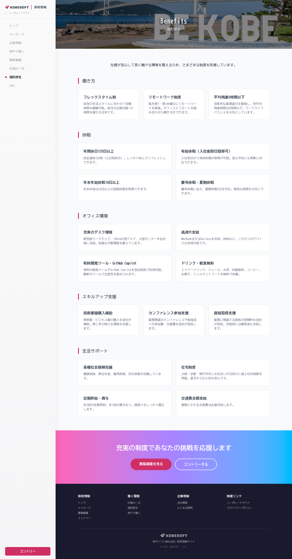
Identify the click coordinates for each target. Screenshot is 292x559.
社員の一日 (16, 68)
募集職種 (15, 60)
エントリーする (196, 464)
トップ (13, 25)
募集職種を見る (151, 464)
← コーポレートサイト (17, 13)
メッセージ (16, 34)
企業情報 (15, 42)
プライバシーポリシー (239, 507)
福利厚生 (15, 77)
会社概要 (182, 502)
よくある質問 (185, 507)
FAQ (11, 85)
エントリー (27, 551)
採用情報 (40, 7)
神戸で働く (16, 51)
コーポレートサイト (238, 502)
